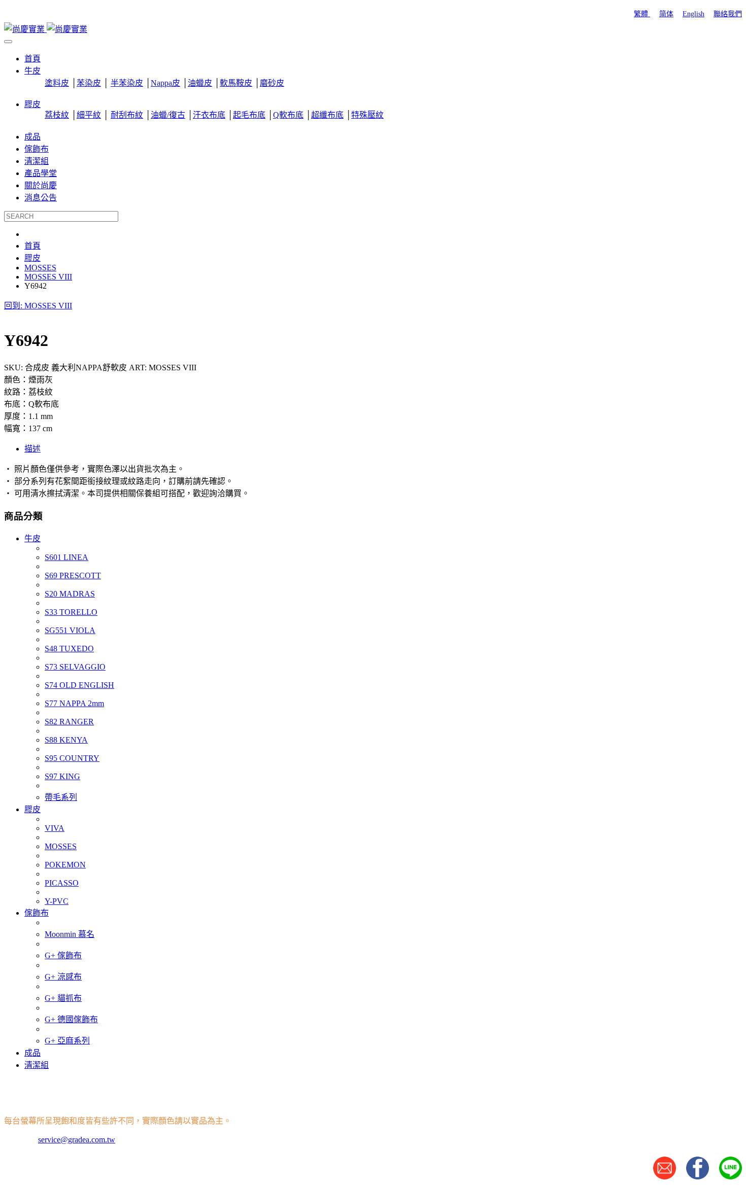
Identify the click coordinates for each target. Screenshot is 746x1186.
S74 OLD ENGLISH (79, 685)
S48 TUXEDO (69, 648)
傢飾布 (36, 913)
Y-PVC (57, 901)
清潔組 (36, 1065)
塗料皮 (57, 83)
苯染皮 (89, 83)
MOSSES (61, 846)
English (693, 14)
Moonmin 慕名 (69, 934)
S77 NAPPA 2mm (74, 703)
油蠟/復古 (168, 115)
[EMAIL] (664, 1176)
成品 (32, 1053)
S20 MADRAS (70, 593)
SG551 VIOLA (70, 630)
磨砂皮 (272, 83)
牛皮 (32, 538)
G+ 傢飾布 (63, 955)
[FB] (697, 1176)
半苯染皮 (127, 83)
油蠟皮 (200, 83)
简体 (666, 14)
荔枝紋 (57, 115)
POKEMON (65, 864)
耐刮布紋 (127, 115)
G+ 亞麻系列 (67, 1040)
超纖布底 (327, 115)
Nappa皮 (165, 83)
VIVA (54, 828)
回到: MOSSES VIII (38, 305)
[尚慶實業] (45, 29)
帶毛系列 (61, 797)
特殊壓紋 (367, 115)
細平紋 (89, 115)
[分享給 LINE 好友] (730, 1176)
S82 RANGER (69, 721)
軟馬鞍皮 (236, 83)
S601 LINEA (66, 557)
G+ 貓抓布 (63, 998)
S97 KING (62, 776)
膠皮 (32, 809)
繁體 (642, 14)
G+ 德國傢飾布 (71, 1019)
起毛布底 (249, 115)
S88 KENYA (66, 740)
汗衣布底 (209, 115)
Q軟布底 (288, 115)
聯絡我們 (728, 14)
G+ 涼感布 (63, 976)
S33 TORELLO (71, 612)
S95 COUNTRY (72, 758)
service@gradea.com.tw (76, 1139)
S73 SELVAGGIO (75, 666)
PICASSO (62, 883)
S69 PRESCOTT (73, 575)
